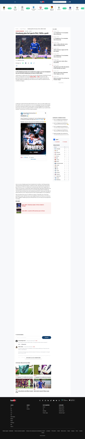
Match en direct (63, 430)
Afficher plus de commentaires (33, 357)
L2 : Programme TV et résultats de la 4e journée (61, 33)
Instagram (72, 430)
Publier (46, 337)
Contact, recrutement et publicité (20, 430)
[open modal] (70, 1)
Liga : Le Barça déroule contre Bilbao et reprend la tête (61, 45)
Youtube (68, 430)
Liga (16, 389)
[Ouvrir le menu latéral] (15, 1)
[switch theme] (68, 2)
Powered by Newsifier (42, 435)
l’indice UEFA (33, 76)
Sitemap (43, 432)
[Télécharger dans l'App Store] (72, 400)
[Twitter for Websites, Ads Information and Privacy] (45, 155)
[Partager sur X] (28, 63)
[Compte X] (39, 400)
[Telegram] (31, 63)
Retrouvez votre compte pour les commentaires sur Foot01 (35, 430)
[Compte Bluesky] (56, 400)
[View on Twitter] (45, 113)
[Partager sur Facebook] (26, 63)
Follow (28, 114)
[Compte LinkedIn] (48, 400)
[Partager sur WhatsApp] (23, 63)
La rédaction (48, 430)
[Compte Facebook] (42, 400)
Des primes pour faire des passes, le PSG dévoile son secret (61, 67)
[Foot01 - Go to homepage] (13, 400)
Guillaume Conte (20, 60)
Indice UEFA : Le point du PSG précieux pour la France (33, 210)
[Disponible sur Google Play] (64, 400)
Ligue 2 (17, 375)
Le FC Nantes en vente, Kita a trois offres (60, 62)
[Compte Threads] (59, 400)
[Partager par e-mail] (17, 66)
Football (58, 430)
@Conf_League (40, 119)
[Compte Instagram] (45, 400)
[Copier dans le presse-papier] (34, 63)
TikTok (77, 430)
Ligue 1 (35, 375)
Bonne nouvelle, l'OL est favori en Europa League (61, 79)
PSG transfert (54, 430)
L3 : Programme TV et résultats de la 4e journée (61, 56)
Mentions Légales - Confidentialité (8, 430)
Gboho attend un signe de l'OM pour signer (61, 50)
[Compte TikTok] (51, 400)
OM (34, 389)
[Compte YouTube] (53, 400)
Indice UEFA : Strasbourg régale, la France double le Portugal (33, 205)
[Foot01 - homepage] (42, 2)
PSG (38, 76)
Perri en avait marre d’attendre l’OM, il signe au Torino (61, 73)
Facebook (80, 430)
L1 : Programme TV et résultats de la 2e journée (61, 39)
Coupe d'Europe (20, 31)
